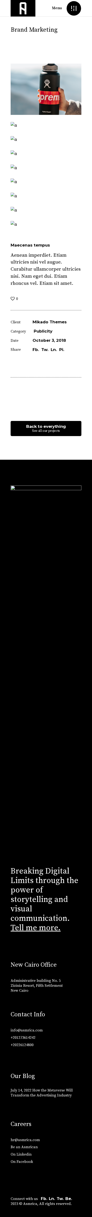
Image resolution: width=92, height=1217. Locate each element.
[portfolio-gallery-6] (46, 182)
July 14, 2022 (21, 1090)
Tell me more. (36, 928)
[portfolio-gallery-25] (46, 210)
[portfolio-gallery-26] (46, 139)
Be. (68, 1198)
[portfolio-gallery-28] (46, 168)
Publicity (43, 331)
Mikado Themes (50, 322)
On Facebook (22, 1161)
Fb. (44, 1198)
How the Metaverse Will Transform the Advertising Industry (42, 1093)
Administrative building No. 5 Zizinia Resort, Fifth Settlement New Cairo (37, 985)
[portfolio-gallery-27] (46, 224)
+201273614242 (23, 1037)
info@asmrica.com (27, 1030)
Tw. (60, 1198)
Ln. (52, 1198)
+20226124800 (22, 1045)
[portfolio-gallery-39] (46, 125)
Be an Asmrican (24, 1147)
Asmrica (30, 1203)
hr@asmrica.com (25, 1140)
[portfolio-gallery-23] (46, 89)
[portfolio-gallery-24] (46, 196)
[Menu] (73, 8)
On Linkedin (21, 1154)
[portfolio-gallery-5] (46, 153)
